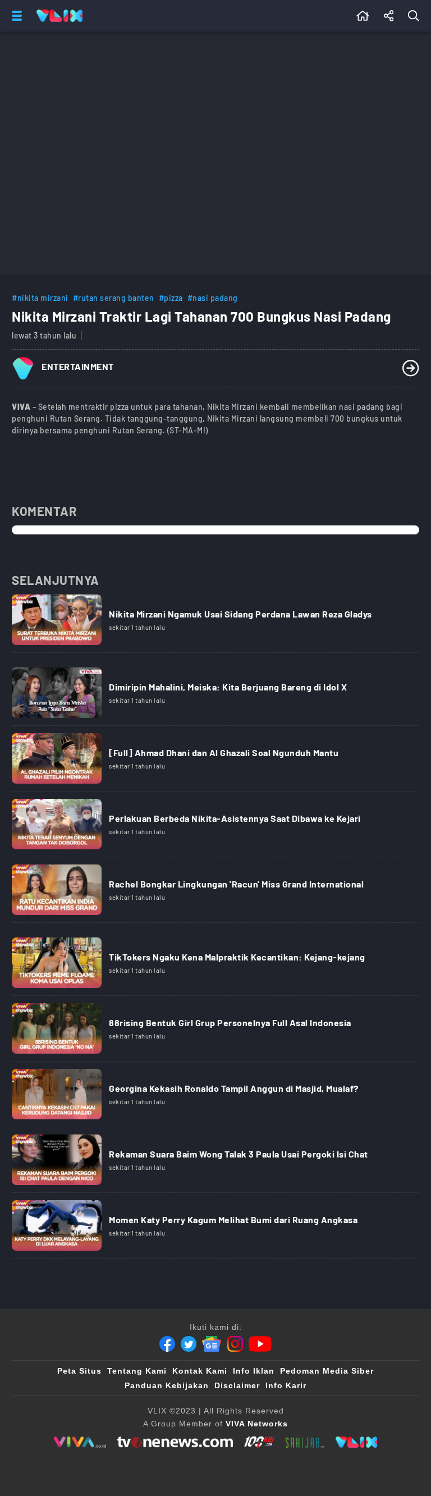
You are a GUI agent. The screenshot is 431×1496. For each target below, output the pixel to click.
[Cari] (416, 15)
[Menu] (14, 15)
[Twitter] (188, 1344)
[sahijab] (305, 1442)
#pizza (171, 298)
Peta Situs (79, 1370)
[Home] (59, 15)
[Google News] (211, 1344)
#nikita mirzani (40, 298)
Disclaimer (237, 1385)
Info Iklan (253, 1370)
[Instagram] (235, 1344)
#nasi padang (212, 298)
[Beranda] (363, 15)
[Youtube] (260, 1344)
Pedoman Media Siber (327, 1370)
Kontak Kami (199, 1370)
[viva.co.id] (80, 1442)
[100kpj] (259, 1442)
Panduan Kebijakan (167, 1385)
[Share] (389, 15)
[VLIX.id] (356, 1442)
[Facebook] (167, 1344)
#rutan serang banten (113, 298)
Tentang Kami (137, 1370)
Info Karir (285, 1385)
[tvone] (174, 1442)
